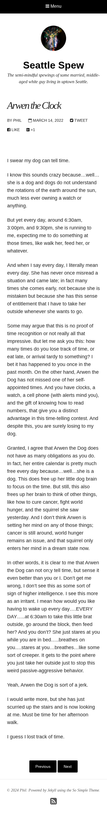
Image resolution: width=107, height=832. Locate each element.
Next (68, 766)
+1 (32, 130)
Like (15, 130)
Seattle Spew (53, 65)
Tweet (80, 120)
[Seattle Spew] (53, 38)
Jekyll (51, 790)
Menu (55, 6)
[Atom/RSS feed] (53, 803)
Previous (42, 766)
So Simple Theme (85, 790)
